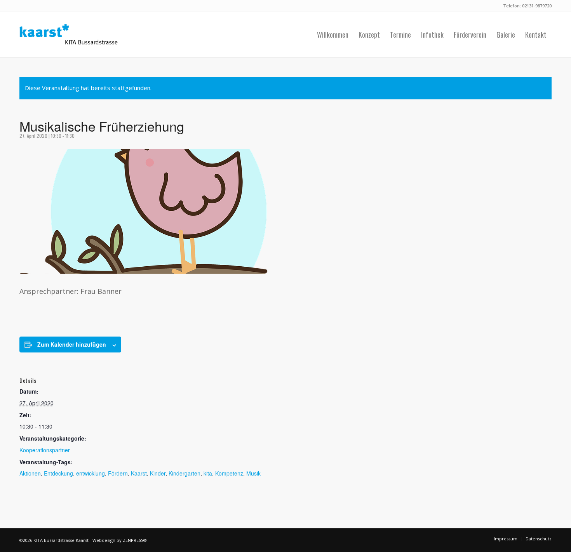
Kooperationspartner (44, 450)
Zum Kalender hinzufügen (71, 344)
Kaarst (139, 473)
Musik (253, 473)
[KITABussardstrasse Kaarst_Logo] (68, 34)
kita (208, 473)
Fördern (118, 473)
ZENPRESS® (135, 540)
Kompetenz (229, 473)
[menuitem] (332, 34)
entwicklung (90, 473)
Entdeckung (58, 473)
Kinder (157, 473)
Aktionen (30, 473)
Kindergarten (184, 473)
